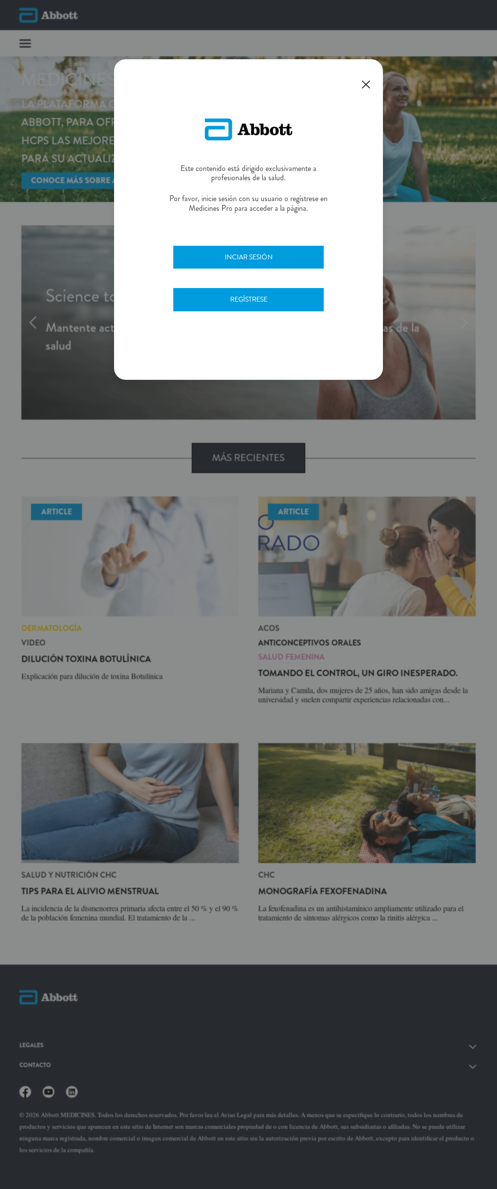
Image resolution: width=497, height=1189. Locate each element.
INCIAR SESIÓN (249, 257)
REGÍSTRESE (248, 299)
